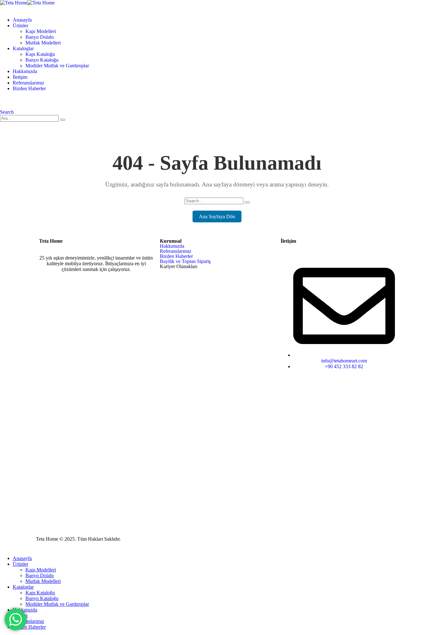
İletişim (20, 77)
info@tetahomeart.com (344, 360)
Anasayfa (22, 20)
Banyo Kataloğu (41, 60)
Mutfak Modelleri (43, 42)
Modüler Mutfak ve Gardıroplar (57, 65)
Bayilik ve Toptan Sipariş (185, 261)
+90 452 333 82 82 (344, 366)
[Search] (62, 120)
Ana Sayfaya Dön (217, 216)
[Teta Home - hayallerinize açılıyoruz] (27, 2)
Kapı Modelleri (40, 31)
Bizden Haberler (29, 88)
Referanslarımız (28, 82)
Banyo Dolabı (39, 37)
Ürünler (20, 25)
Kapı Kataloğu (40, 54)
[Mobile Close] (4, 547)
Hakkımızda (25, 71)
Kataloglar (23, 48)
